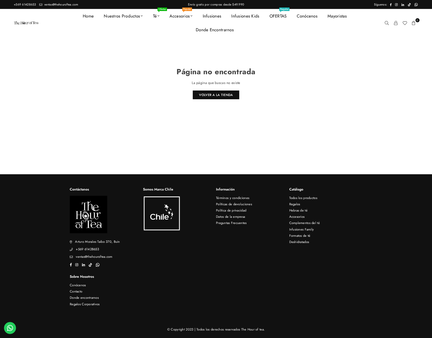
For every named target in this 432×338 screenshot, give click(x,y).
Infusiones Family (301, 229)
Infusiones (212, 16)
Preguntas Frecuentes (231, 222)
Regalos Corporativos (85, 304)
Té (158, 14)
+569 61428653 (25, 4)
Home (88, 16)
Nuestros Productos (122, 16)
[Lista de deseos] (404, 22)
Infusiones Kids (245, 16)
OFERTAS (279, 14)
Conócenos (307, 16)
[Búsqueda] (386, 22)
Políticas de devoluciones (234, 204)
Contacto (76, 291)
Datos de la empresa (230, 216)
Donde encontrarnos (215, 30)
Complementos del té (304, 222)
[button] (413, 22)
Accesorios (180, 14)
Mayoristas (337, 16)
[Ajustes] (395, 22)
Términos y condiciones (232, 198)
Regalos (294, 204)
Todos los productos (303, 198)
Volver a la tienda (216, 94)
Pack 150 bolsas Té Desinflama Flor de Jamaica (67, 335)
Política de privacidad (231, 210)
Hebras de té (298, 210)
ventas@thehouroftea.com (60, 4)
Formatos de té (299, 235)
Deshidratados (299, 242)
